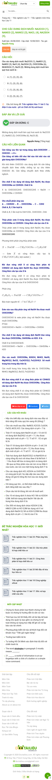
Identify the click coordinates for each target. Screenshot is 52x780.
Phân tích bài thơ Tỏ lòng (37, 690)
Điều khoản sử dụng (30, 771)
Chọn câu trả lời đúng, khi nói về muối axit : (25, 491)
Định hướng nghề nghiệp (37, 701)
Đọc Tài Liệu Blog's (10, 727)
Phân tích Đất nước (35, 694)
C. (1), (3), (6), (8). (15, 90)
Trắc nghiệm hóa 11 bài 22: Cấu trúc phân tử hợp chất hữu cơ (29, 549)
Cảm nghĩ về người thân (37, 730)
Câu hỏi (6, 49)
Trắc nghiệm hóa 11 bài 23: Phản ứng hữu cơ (30, 538)
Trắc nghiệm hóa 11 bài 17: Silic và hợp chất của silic (29, 592)
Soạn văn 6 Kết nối (10, 723)
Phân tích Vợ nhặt (34, 716)
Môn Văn (6, 679)
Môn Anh (6, 683)
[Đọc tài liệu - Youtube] (28, 777)
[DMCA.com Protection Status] (21, 766)
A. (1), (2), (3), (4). (15, 77)
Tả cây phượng (8, 701)
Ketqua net (6, 731)
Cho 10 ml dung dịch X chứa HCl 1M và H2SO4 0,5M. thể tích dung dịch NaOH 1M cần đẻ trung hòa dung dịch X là (26, 498)
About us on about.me (11, 705)
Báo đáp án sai (19, 406)
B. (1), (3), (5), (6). (15, 83)
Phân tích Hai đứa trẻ (36, 697)
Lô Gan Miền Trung (10, 734)
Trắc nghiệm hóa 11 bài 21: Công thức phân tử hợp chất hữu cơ (28, 560)
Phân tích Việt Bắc (34, 679)
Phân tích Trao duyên (35, 733)
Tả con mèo (32, 686)
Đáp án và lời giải (18, 49)
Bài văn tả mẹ (32, 683)
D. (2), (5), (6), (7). (15, 96)
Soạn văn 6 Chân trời (10, 720)
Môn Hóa (6, 690)
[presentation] (24, 247)
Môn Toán (6, 686)
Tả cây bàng (32, 726)
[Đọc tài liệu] (24, 777)
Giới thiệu (17, 771)
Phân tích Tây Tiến (9, 694)
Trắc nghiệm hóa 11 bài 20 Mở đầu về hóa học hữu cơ (30, 570)
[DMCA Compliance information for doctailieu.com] (35, 766)
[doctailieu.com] (26, 748)
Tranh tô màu (7, 697)
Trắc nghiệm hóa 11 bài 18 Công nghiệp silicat (29, 581)
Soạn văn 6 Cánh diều (11, 716)
